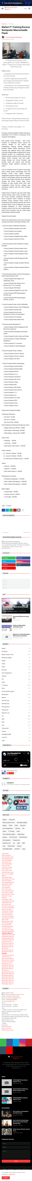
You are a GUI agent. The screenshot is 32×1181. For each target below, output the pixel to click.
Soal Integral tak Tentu (8, 879)
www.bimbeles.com (9, 1001)
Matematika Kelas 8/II (8, 943)
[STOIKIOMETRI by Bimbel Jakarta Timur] (7, 1082)
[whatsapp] (3, 1042)
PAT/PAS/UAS (16, 703)
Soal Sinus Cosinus (7, 867)
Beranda (4, 24)
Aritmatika (16, 651)
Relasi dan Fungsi (6, 896)
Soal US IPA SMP (6, 924)
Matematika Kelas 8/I (7, 950)
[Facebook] (3, 510)
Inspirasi (16, 676)
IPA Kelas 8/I (5, 948)
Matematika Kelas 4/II (8, 980)
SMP (16, 722)
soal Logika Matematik (8, 882)
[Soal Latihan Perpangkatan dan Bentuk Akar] (7, 1114)
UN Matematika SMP (7, 938)
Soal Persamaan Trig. (7, 857)
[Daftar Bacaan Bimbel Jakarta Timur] (7, 1131)
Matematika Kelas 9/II (8, 977)
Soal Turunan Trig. (7, 870)
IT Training (11, 24)
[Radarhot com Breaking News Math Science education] (7, 636)
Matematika (16, 694)
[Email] (18, 510)
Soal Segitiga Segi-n (7, 858)
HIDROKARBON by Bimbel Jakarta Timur (20, 1098)
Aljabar (16, 648)
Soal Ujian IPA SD (6, 928)
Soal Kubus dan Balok (8, 906)
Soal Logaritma (6, 887)
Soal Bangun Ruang (7, 912)
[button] (2, 8)
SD (16, 716)
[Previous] (26, 3)
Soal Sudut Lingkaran (8, 916)
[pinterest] (29, 1042)
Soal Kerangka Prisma (8, 918)
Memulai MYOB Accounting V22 (21, 617)
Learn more (12, 1174)
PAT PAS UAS (16, 700)
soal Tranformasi (6, 904)
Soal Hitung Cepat (7, 877)
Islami (16, 682)
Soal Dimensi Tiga (7, 902)
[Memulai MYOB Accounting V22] (7, 619)
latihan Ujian (5, 919)
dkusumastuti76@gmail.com (13, 998)
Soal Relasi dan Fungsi (8, 894)
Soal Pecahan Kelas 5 (8, 958)
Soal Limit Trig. (6, 865)
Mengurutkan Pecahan (8, 960)
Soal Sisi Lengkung (7, 914)
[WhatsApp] (11, 510)
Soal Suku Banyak (7, 880)
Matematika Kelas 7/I (7, 984)
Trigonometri (16, 728)
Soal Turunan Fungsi (7, 892)
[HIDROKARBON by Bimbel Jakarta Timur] (7, 1100)
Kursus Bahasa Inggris (16, 691)
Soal (16, 725)
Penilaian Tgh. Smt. (7, 941)
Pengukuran (16, 710)
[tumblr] (3, 1050)
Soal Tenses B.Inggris (8, 929)
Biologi (16, 660)
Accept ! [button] (5, 1177)
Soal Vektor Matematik (8, 907)
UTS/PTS (16, 737)
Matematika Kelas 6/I (7, 951)
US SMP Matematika (7, 926)
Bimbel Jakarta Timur (16, 654)
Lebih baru (6, 532)
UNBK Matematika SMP (8, 934)
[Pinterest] (15, 510)
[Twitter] (7, 510)
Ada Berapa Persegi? (7, 911)
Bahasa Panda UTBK (7, 921)
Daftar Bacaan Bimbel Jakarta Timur (21, 1129)
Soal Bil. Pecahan (6, 956)
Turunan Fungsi (6, 885)
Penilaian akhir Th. (7, 963)
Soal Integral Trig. (7, 868)
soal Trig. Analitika (7, 860)
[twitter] (16, 1042)
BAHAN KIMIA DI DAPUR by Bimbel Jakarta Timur (20, 1089)
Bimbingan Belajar (16, 657)
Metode (16, 697)
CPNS (16, 663)
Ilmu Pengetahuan (16, 673)
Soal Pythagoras (6, 855)
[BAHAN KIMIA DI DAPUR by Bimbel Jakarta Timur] (7, 1091)
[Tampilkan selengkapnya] (22, 510)
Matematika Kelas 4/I (7, 945)
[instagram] (22, 1042)
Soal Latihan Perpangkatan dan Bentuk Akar (14, 3)
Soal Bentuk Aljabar (7, 884)
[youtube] (9, 1050)
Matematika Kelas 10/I (8, 973)
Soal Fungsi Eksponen (8, 890)
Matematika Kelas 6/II (8, 965)
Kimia (16, 688)
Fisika (16, 666)
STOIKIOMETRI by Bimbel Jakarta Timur (20, 1080)
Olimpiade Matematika (8, 931)
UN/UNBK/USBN (16, 734)
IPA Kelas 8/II (5, 970)
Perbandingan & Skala (8, 901)
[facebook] (9, 1042)
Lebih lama (26, 532)
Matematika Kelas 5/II (8, 978)
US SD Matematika (7, 923)
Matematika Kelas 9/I (7, 946)
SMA (16, 719)
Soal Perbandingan (7, 863)
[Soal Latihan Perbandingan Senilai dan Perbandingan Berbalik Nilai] (7, 1122)
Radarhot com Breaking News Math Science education (21, 634)
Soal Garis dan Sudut (7, 872)
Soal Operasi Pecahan (8, 955)
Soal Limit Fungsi (6, 889)
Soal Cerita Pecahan (7, 962)
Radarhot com (16, 713)
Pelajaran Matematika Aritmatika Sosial (19, 626)
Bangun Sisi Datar (7, 909)
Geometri (16, 670)
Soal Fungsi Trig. (6, 862)
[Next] (29, 3)
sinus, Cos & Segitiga (7, 874)
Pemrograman (16, 706)
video (16, 740)
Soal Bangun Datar (7, 899)
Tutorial (16, 731)
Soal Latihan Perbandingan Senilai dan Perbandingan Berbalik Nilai (21, 1121)
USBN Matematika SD (8, 936)
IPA (16, 679)
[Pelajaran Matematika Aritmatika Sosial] (7, 628)
